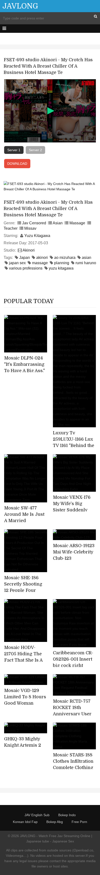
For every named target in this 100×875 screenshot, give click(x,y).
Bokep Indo (67, 815)
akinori (42, 257)
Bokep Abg (54, 822)
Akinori (29, 250)
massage (40, 263)
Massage (77, 223)
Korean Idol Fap (25, 822)
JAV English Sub (37, 815)
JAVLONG (20, 6)
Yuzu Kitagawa (37, 236)
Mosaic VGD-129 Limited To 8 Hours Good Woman (25, 697)
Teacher (10, 228)
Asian (58, 223)
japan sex (17, 263)
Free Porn (79, 822)
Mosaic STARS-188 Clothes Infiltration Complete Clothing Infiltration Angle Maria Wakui (73, 767)
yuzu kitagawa (61, 268)
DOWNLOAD (17, 164)
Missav (30, 228)
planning (61, 263)
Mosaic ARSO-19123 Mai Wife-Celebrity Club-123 (73, 552)
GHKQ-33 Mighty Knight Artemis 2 (22, 742)
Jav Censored (34, 223)
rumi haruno (85, 263)
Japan (24, 257)
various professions (25, 268)
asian (86, 257)
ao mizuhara (64, 257)
